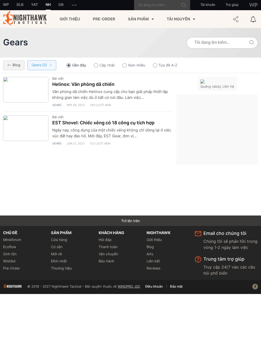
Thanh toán (108, 247)
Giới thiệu (70, 19)
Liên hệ (228, 86)
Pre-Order (104, 19)
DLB (20, 4)
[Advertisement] (217, 129)
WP (6, 4)
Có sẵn (56, 247)
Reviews (153, 268)
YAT (34, 4)
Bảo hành (106, 261)
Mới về (56, 254)
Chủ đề (10, 232)
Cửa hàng (59, 239)
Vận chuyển (108, 254)
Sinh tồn (10, 254)
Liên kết (153, 261)
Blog (16, 65)
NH (48, 4)
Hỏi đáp (105, 239)
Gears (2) (39, 65)
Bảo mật (176, 286)
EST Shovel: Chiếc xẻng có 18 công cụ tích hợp (103, 122)
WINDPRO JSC (129, 286)
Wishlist (9, 261)
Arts (150, 254)
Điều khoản (154, 286)
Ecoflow (9, 247)
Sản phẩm (138, 19)
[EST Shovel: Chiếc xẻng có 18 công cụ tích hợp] (25, 128)
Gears (15, 42)
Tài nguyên (178, 19)
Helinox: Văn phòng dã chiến (83, 84)
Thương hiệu (61, 268)
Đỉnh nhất (59, 261)
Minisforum (12, 239)
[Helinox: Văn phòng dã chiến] (25, 89)
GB (60, 4)
